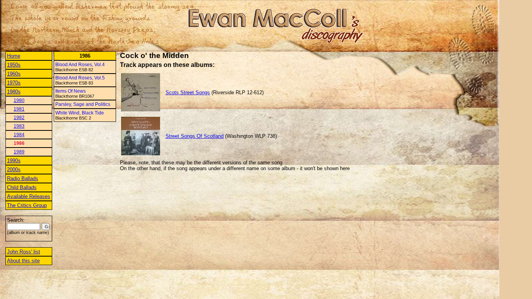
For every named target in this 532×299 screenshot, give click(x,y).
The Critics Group (27, 205)
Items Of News (70, 91)
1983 (19, 126)
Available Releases (28, 196)
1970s (14, 83)
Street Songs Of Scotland (195, 136)
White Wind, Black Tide (79, 113)
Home (13, 56)
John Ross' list (23, 252)
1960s (14, 74)
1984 (19, 134)
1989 (19, 152)
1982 (19, 117)
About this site (23, 261)
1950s (14, 65)
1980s (14, 92)
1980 (19, 100)
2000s (14, 169)
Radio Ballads (22, 178)
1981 (19, 109)
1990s (14, 161)
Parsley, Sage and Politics (82, 104)
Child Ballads (22, 187)
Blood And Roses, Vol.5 (80, 78)
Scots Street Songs (188, 92)
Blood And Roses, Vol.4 (80, 64)
